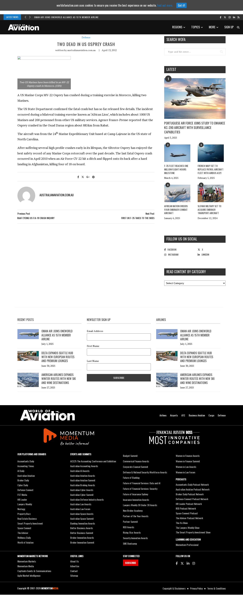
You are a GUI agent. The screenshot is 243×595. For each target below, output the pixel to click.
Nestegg (21, 509)
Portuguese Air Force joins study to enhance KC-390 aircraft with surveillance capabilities (194, 127)
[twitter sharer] (82, 177)
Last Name (93, 361)
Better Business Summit (81, 533)
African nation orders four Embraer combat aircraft (176, 209)
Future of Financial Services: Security (140, 488)
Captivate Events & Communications (34, 571)
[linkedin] (234, 17)
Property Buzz (24, 514)
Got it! (181, 5)
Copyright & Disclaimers (174, 588)
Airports (174, 415)
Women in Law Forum (185, 472)
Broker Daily (23, 480)
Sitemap (74, 575)
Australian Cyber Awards (81, 490)
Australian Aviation (26, 475)
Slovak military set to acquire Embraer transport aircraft (209, 209)
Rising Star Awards (132, 532)
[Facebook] (177, 563)
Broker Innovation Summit (82, 542)
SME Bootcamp (130, 543)
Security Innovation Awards (135, 538)
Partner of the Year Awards (135, 516)
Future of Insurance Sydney (135, 494)
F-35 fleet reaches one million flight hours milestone (176, 169)
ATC (183, 415)
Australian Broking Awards (82, 485)
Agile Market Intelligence (28, 575)
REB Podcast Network (186, 508)
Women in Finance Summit (188, 461)
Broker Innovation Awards (82, 537)
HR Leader (22, 499)
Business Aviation (197, 415)
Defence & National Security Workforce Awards (145, 472)
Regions (177, 27)
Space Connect (24, 528)
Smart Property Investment (30, 523)
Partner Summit (130, 521)
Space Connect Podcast (187, 513)
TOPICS (195, 27)
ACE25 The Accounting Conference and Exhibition (93, 461)
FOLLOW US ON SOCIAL (182, 238)
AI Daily (20, 471)
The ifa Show (182, 523)
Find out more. (165, 5)
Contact (74, 571)
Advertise (74, 566)
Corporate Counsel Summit (135, 467)
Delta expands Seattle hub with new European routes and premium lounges (57, 357)
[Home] (47, 415)
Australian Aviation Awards (82, 475)
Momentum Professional (187, 545)
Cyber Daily (22, 485)
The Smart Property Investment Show (193, 532)
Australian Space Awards (81, 514)
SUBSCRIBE (130, 563)
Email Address (95, 331)
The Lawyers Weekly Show (187, 527)
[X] (182, 563)
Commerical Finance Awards (136, 461)
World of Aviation (25, 542)
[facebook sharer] (78, 177)
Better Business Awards (81, 528)
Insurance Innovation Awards (136, 500)
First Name (93, 346)
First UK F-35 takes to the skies (137, 218)
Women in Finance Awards (188, 456)
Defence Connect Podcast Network (192, 499)
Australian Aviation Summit (82, 480)
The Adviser (22, 533)
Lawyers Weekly (24, 504)
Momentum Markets (26, 561)
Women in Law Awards (186, 467)
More (212, 27)
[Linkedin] (188, 563)
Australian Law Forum (80, 509)
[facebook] (220, 17)
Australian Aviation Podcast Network (192, 489)
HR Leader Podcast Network (189, 504)
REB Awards (128, 527)
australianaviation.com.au (81, 50)
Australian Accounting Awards (84, 466)
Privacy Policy (196, 588)
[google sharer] (88, 177)
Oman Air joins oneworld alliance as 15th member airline (66, 17)
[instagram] (230, 17)
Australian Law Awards (80, 504)
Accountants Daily (25, 461)
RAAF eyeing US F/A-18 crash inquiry (35, 218)
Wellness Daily (24, 537)
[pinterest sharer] (93, 177)
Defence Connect (25, 490)
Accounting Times (25, 466)
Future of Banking (131, 477)
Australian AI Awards (79, 471)
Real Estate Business (27, 518)
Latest (171, 69)
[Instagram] (193, 563)
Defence (86, 37)
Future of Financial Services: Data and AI (141, 483)
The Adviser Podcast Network (189, 518)
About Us (74, 561)
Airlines (163, 415)
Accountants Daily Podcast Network (192, 484)
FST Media (22, 495)
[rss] (238, 17)
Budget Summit (130, 456)
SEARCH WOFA (176, 39)
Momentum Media (25, 566)
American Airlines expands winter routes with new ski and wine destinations (58, 379)
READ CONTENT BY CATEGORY (186, 271)
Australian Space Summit (82, 518)
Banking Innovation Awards (82, 523)
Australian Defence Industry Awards (87, 499)
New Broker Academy (132, 510)
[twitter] (225, 17)
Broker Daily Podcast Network (190, 494)
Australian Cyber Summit (82, 495)
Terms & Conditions (216, 588)
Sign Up (229, 27)
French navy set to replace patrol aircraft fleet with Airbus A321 (210, 169)
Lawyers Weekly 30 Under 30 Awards (140, 505)
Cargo (211, 415)
